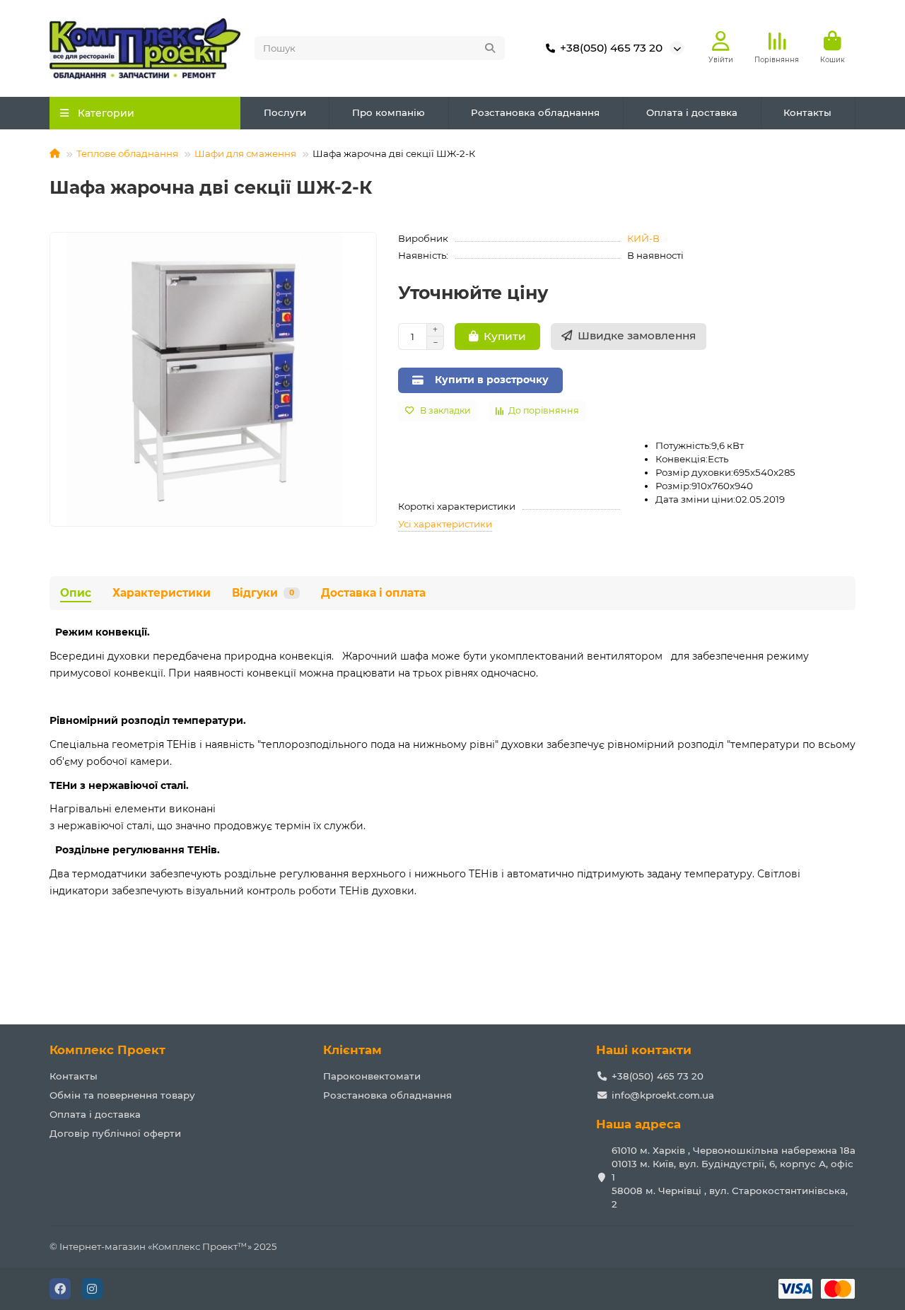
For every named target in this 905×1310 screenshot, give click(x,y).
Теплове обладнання (127, 153)
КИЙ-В (643, 238)
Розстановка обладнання (535, 112)
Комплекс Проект (107, 1050)
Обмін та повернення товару (122, 1095)
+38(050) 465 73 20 (611, 47)
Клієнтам (352, 1050)
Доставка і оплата (373, 593)
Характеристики (161, 593)
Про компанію (388, 112)
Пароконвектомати (372, 1076)
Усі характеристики (445, 524)
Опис (75, 593)
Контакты (807, 112)
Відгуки (263, 593)
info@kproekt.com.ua (663, 1095)
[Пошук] (490, 48)
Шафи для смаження (245, 153)
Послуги (285, 112)
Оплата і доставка (691, 112)
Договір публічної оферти (115, 1133)
